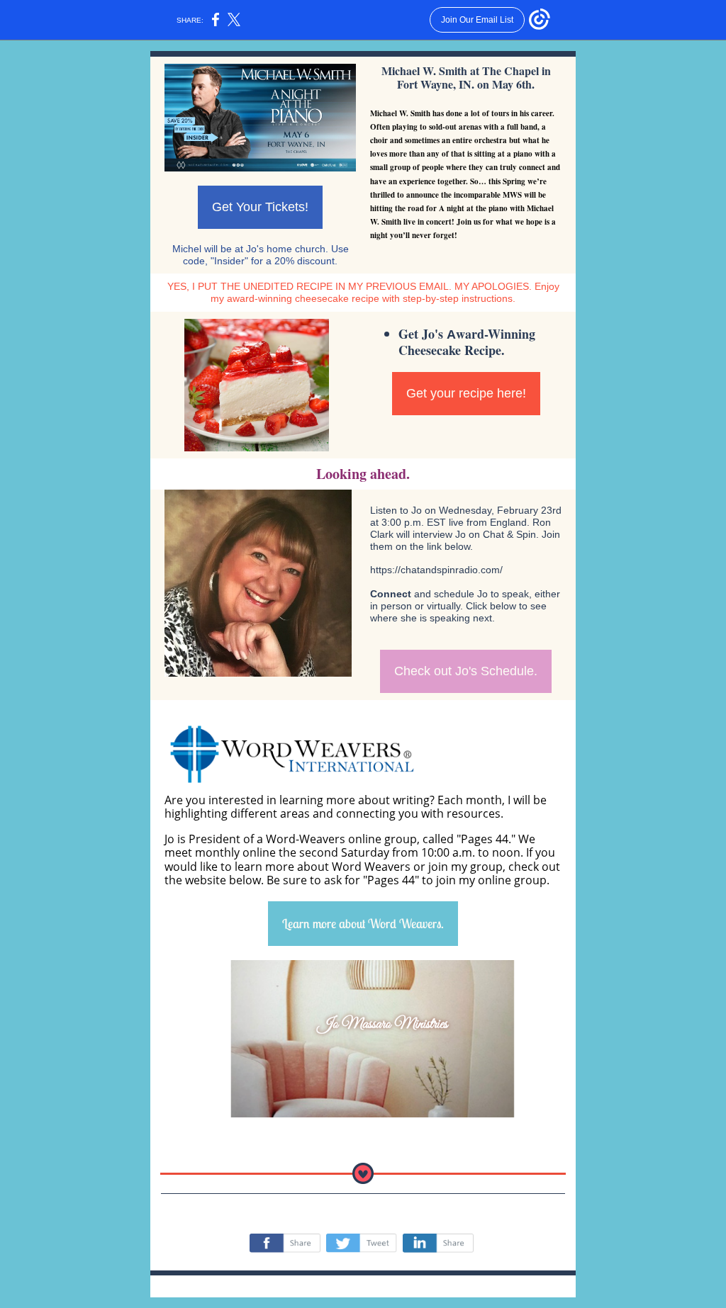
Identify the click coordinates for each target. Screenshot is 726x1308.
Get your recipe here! (466, 393)
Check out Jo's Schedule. (465, 671)
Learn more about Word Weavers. (363, 923)
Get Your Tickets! (260, 207)
